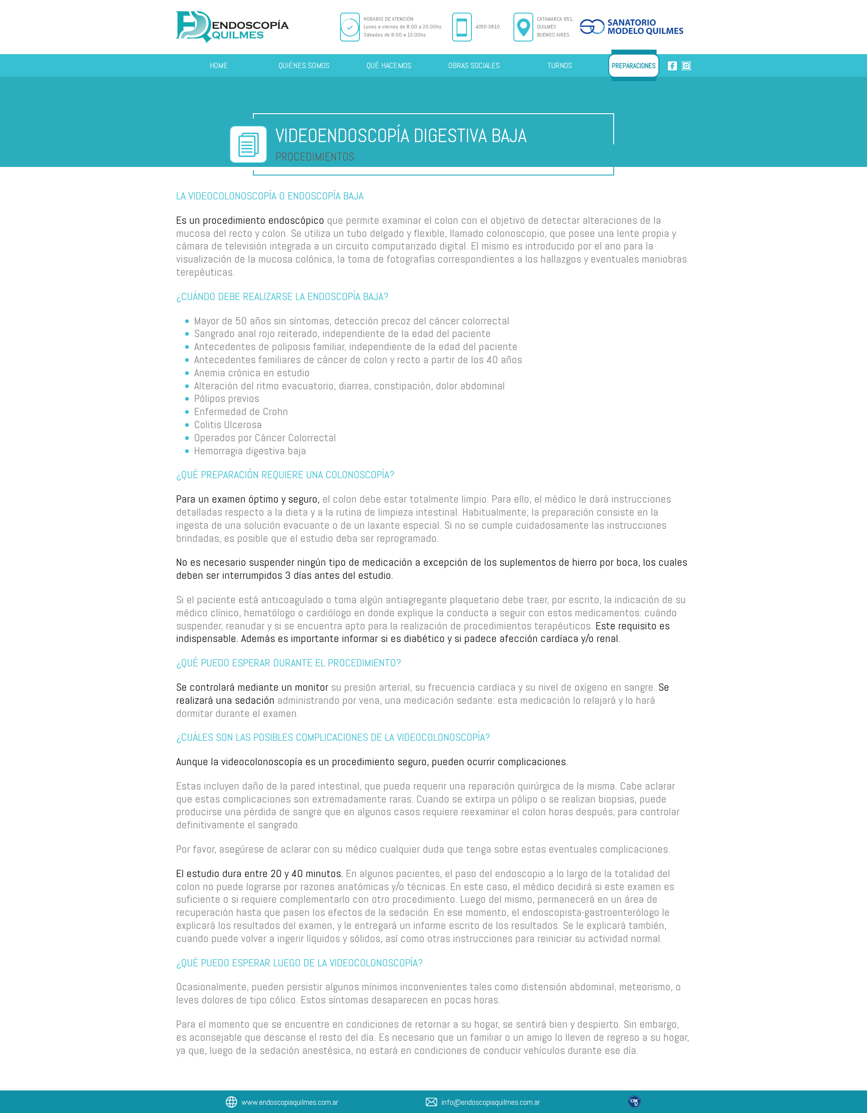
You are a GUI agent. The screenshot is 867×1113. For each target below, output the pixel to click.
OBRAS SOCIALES (474, 65)
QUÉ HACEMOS (389, 65)
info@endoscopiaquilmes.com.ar (491, 1102)
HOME (219, 65)
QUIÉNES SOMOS (304, 65)
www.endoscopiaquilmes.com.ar (290, 1102)
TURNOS (559, 65)
